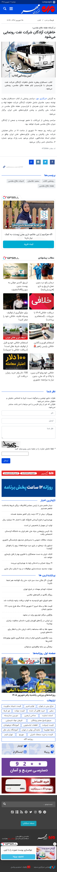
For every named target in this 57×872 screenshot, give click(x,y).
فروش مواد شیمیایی (14, 720)
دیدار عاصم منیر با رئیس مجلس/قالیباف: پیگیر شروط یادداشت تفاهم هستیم (27, 507)
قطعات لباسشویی (30, 725)
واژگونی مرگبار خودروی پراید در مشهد (37, 615)
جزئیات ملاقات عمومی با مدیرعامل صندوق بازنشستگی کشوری (27, 540)
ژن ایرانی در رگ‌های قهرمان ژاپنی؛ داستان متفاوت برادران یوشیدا (29, 622)
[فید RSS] (22, 812)
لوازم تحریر (30, 706)
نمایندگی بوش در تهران (31, 729)
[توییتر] (31, 812)
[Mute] (11, 226)
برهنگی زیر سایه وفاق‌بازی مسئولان (38, 646)
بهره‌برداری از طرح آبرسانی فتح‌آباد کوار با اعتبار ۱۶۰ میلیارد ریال (27, 519)
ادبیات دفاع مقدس (16, 181)
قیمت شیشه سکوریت (12, 706)
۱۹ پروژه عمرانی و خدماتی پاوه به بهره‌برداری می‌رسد (31, 563)
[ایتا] (12, 812)
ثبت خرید (28, 244)
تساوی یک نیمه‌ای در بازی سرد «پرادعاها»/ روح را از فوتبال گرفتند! (29, 547)
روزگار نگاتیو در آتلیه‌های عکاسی (39, 594)
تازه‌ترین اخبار (48, 500)
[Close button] (54, 844)
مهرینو (21, 734)
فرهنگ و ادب (49, 20)
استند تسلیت (47, 715)
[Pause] (6, 226)
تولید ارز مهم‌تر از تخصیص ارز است (38, 525)
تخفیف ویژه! (18, 856)
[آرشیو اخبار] (17, 812)
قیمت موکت (19, 710)
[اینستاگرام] (35, 812)
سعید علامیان (33, 181)
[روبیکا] (26, 812)
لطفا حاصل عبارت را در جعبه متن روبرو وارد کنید (35, 448)
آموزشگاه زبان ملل (10, 729)
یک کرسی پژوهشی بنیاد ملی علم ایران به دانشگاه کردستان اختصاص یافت (28, 533)
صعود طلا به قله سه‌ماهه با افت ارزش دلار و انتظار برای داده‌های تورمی (30, 631)
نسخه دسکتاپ (28, 823)
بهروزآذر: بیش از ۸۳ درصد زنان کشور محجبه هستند (31, 514)
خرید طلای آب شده (37, 710)
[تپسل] (4, 197)
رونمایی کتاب (48, 181)
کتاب (39, 20)
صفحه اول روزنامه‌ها (44, 653)
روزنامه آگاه (28, 739)
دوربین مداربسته (11, 715)
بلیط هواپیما (49, 729)
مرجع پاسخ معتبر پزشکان (41, 720)
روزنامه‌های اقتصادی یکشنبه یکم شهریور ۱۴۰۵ (32, 695)
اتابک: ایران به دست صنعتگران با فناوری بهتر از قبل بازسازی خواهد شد (28, 556)
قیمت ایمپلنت (48, 725)
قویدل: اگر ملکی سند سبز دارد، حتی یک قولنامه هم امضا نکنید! (29, 582)
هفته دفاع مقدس (46, 186)
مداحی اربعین (30, 715)
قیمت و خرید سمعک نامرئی (41, 734)
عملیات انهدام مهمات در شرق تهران (37, 589)
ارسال (6, 460)
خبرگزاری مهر (41, 98)
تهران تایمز (8, 734)
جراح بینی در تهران (46, 706)
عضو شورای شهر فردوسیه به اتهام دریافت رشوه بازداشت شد (28, 600)
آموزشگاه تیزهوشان (11, 725)
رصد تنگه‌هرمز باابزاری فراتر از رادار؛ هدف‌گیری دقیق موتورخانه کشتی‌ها (27, 639)
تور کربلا (6, 710)
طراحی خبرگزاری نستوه (42, 867)
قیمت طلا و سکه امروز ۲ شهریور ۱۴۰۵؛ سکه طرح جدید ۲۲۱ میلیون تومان (28, 608)
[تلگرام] (45, 812)
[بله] (40, 812)
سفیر (51, 710)
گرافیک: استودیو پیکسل (19, 867)
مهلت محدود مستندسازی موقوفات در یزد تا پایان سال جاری (28, 568)
